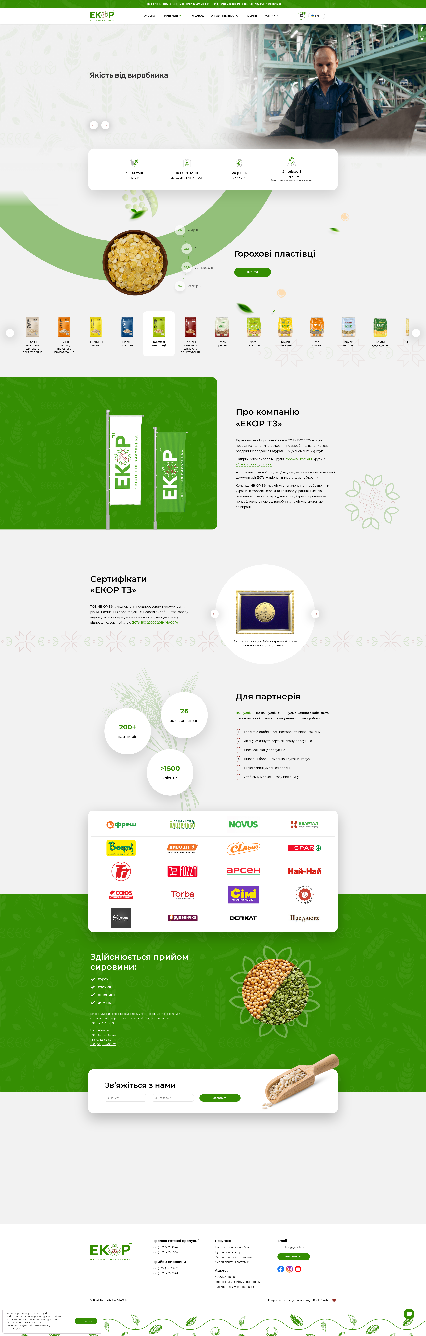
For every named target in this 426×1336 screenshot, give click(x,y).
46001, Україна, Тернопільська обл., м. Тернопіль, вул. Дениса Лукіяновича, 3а (237, 1281)
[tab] (32, 333)
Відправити (220, 1097)
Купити (252, 272)
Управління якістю (224, 15)
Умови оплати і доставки (232, 1262)
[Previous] (10, 333)
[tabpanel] (213, 248)
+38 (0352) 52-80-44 (103, 1039)
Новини (251, 15)
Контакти (272, 15)
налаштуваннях (16, 1328)
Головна (149, 15)
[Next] (416, 333)
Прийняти (86, 1321)
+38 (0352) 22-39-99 (103, 1023)
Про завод (196, 15)
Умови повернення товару (233, 1257)
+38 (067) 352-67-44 (103, 1035)
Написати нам (293, 1256)
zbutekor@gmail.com (291, 1247)
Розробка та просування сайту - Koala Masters (300, 1300)
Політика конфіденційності (233, 1247)
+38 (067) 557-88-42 (103, 1044)
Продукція (170, 15)
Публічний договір (228, 1252)
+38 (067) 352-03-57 (165, 1252)
